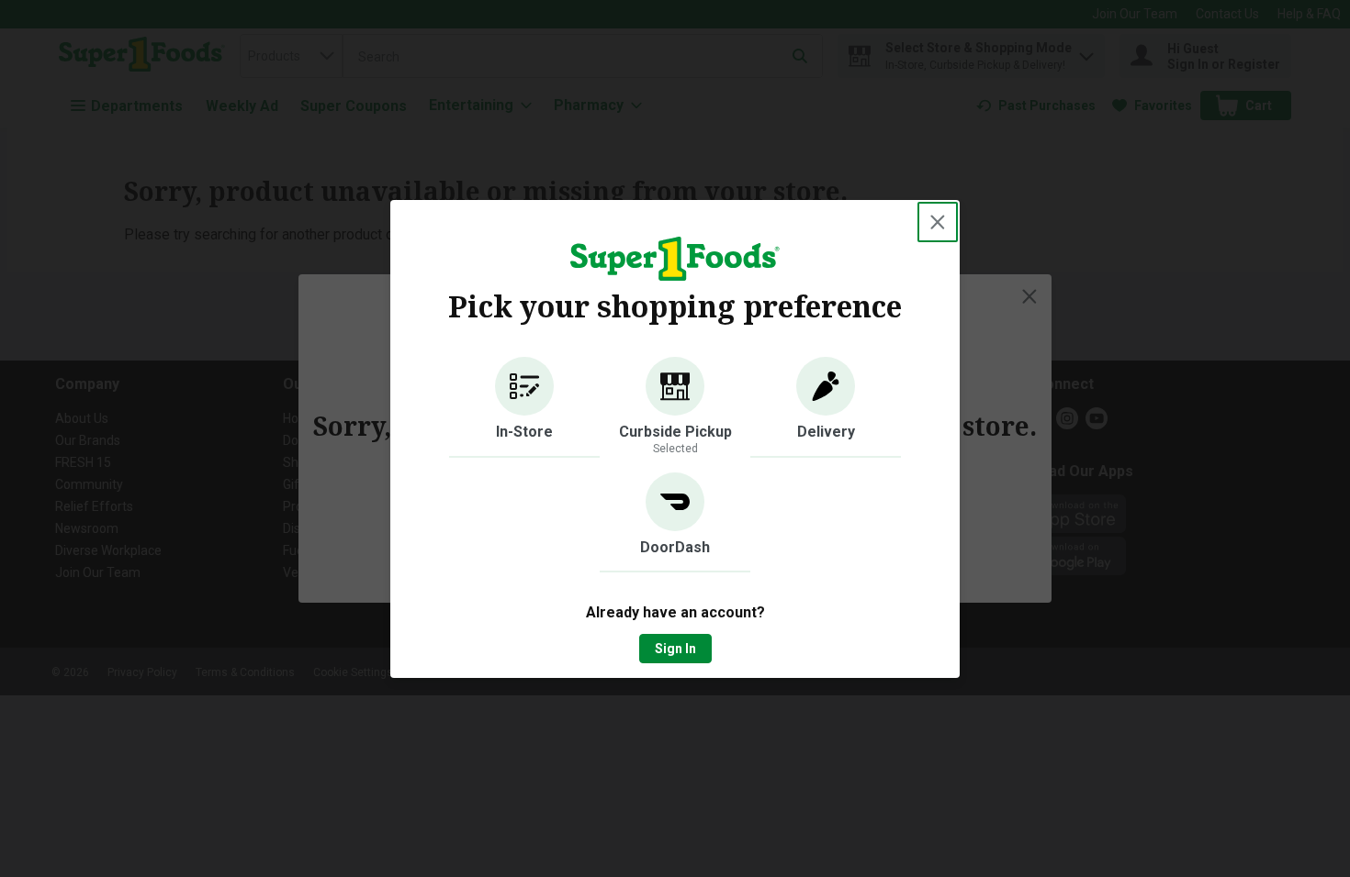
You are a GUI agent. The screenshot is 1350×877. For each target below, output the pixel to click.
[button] (524, 407)
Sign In (675, 648)
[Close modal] (938, 222)
